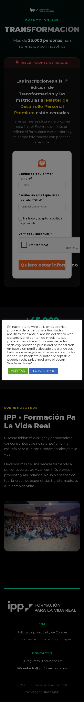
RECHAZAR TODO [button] (43, 370)
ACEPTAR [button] (18, 371)
